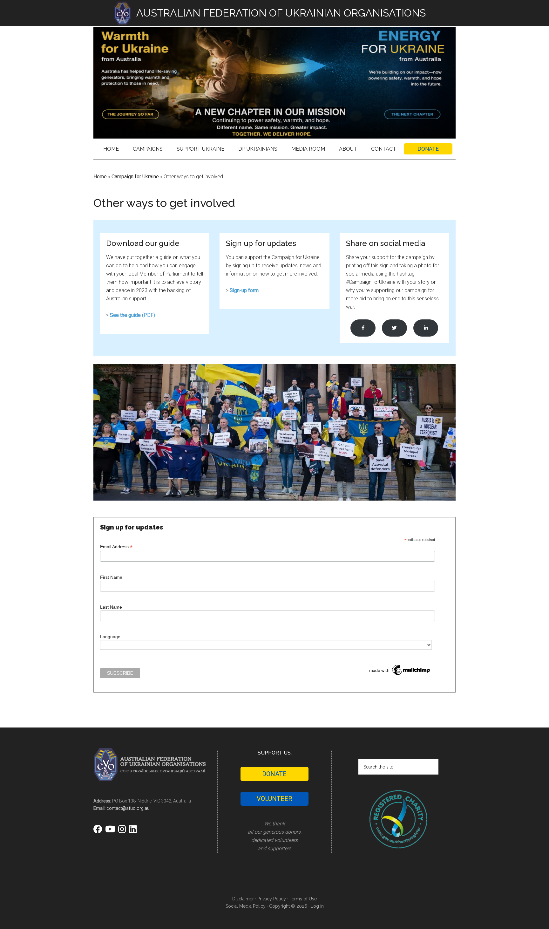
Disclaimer (243, 898)
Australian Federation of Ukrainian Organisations (274, 82)
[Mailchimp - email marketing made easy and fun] (400, 675)
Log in (317, 906)
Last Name (111, 607)
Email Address (116, 547)
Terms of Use (303, 898)
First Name (111, 577)
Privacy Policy (271, 898)
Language (110, 636)
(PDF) (132, 315)
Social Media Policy (246, 906)
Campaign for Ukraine (135, 177)
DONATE (274, 774)
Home (100, 177)
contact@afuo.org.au (128, 808)
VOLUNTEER (274, 799)
